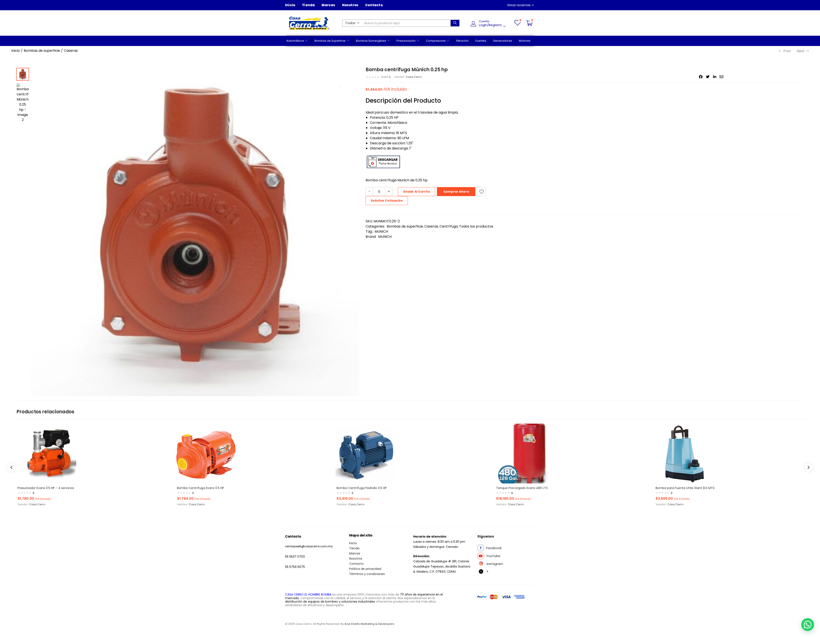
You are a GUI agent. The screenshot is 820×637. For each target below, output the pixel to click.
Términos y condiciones (367, 574)
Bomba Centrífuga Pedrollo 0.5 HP (362, 488)
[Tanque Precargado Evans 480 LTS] (525, 453)
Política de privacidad (365, 569)
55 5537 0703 (295, 556)
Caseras (71, 50)
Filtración (462, 41)
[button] (352, 23)
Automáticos (295, 41)
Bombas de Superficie (330, 41)
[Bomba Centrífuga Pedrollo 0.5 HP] (365, 453)
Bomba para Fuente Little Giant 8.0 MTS (685, 488)
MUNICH (381, 231)
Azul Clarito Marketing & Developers (369, 624)
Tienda (308, 5)
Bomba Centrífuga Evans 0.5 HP (200, 488)
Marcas (328, 5)
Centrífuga (448, 226)
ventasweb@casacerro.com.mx (309, 546)
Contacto (374, 5)
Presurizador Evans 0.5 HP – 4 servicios (46, 488)
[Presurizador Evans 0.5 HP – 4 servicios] (46, 453)
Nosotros (350, 5)
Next (800, 51)
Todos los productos (476, 226)
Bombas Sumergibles (371, 41)
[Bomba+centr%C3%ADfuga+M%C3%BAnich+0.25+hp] (708, 76)
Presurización (406, 41)
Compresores (436, 41)
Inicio (290, 5)
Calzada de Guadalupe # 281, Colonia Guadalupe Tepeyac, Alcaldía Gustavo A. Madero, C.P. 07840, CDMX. (441, 566)
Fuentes (480, 41)
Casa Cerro (414, 77)
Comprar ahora (456, 191)
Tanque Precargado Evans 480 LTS (522, 488)
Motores (524, 41)
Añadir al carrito (416, 191)
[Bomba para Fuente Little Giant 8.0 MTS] (684, 453)
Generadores (502, 41)
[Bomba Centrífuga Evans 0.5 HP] (206, 453)
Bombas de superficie (42, 50)
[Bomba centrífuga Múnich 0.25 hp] (701, 76)
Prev (787, 51)
